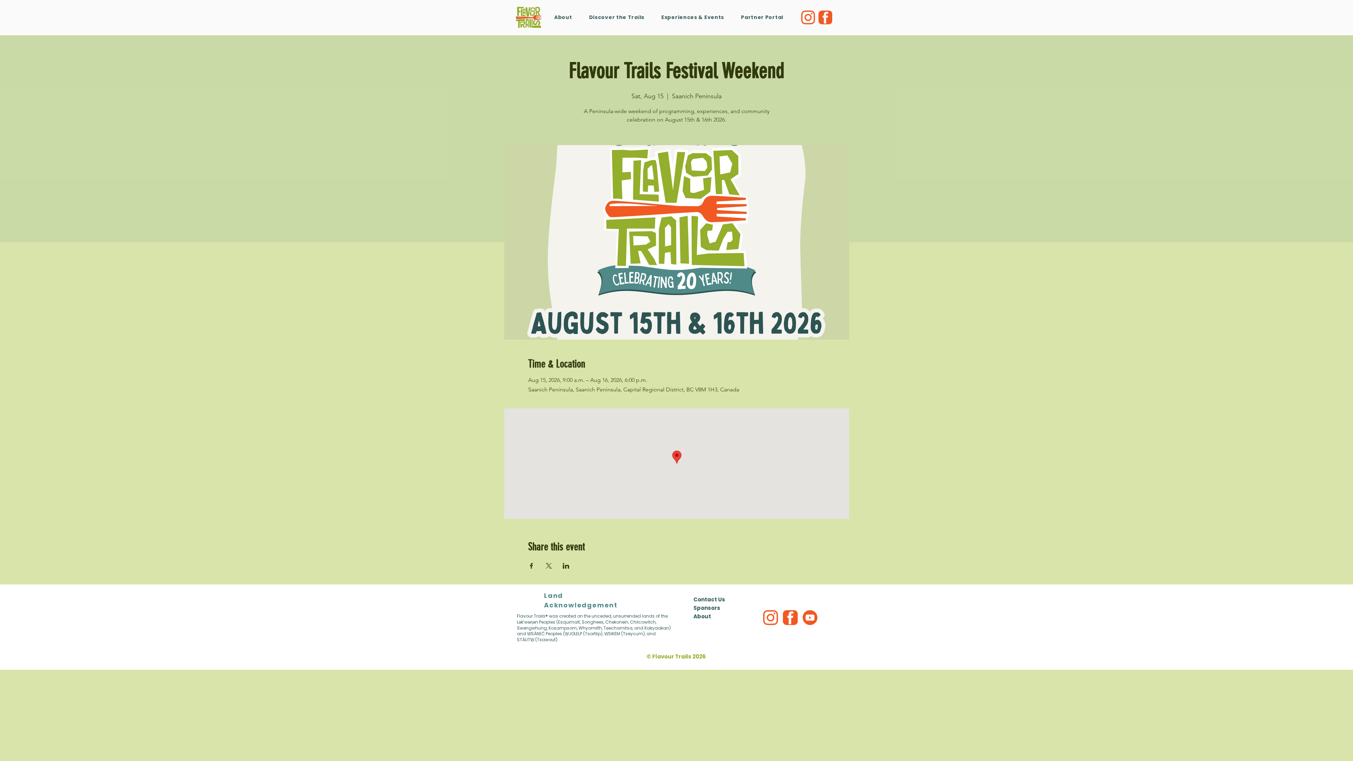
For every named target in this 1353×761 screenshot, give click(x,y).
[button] (692, 17)
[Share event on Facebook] (531, 566)
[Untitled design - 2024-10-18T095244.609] (770, 617)
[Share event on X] (548, 566)
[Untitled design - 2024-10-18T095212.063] (810, 617)
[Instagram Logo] (808, 17)
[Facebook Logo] (825, 17)
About (702, 616)
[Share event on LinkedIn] (566, 566)
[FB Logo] (790, 617)
